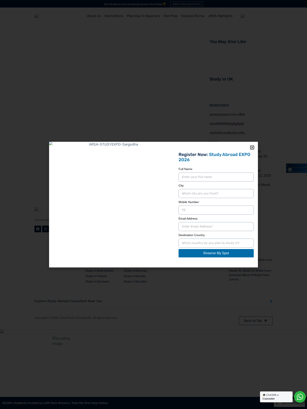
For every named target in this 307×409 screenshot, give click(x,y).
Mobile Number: (189, 202)
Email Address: (188, 218)
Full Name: (186, 169)
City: (181, 185)
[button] (252, 147)
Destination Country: (192, 235)
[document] (153, 204)
